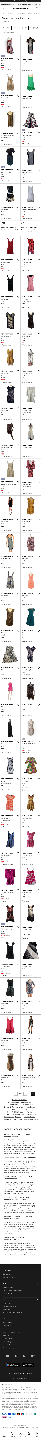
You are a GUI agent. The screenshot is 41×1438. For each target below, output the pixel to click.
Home (4, 14)
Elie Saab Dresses (12, 1105)
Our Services (8, 1270)
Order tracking (8, 1287)
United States (20, 1427)
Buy (4, 1283)
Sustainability (8, 1339)
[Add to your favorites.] (18, 59)
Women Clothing (28, 14)
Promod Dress (29, 1117)
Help (5, 1319)
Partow (29, 1112)
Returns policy (8, 1293)
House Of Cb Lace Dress (13, 1107)
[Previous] (16, 1094)
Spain (32, 1427)
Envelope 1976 (27, 1105)
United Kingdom (12, 1427)
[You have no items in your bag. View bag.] (37, 8)
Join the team (8, 1345)
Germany (27, 1427)
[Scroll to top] (33, 1094)
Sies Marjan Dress (31, 1119)
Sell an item (7, 1309)
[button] (37, 8)
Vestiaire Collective (11, 1332)
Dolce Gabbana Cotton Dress (19, 1102)
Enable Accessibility (20, 1)
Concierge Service (9, 1277)
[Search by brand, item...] (4, 8)
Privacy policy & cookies (20, 1379)
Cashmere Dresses (19, 1100)
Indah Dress (30, 1107)
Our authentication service (12, 1290)
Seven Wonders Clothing (12, 1119)
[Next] (25, 1094)
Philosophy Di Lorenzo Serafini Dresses (19, 1114)
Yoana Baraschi (13, 14)
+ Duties (27, 674)
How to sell (7, 1303)
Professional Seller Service (12, 1312)
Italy (37, 1427)
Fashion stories (8, 1348)
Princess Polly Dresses (12, 1117)
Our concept (7, 1274)
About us (6, 1335)
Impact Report (8, 1342)
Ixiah (13, 1109)
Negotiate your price (8, 227)
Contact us (7, 1325)
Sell (5, 1300)
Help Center (7, 1322)
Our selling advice (9, 1306)
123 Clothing (22, 1109)
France (5, 1427)
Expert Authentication (29, 227)
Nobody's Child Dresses (15, 1112)
